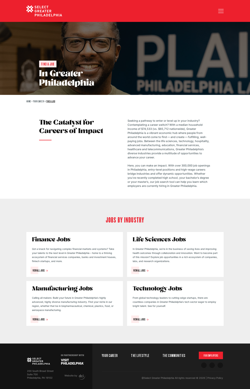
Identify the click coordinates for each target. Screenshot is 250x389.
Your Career (38, 101)
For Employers (211, 355)
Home (28, 101)
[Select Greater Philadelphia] (38, 361)
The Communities (174, 355)
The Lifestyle (140, 355)
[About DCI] (82, 376)
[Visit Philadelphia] (72, 362)
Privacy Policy (215, 377)
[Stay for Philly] (44, 10)
